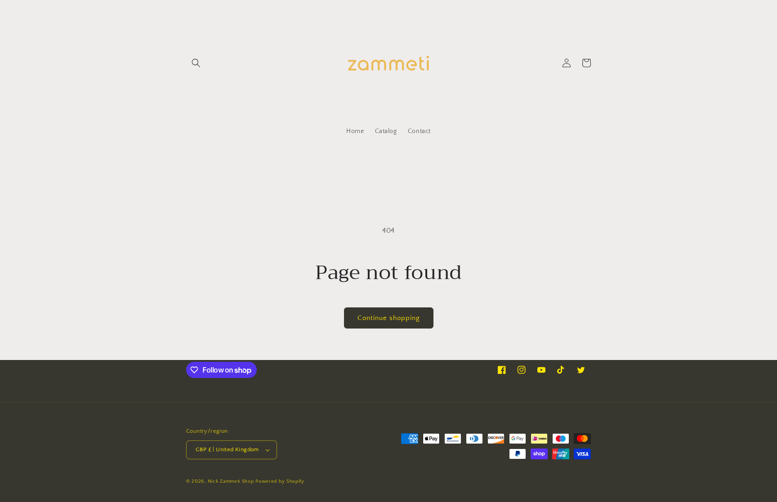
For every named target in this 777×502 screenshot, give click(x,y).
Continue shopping (388, 318)
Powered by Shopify (279, 481)
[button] (196, 63)
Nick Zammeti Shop (231, 481)
